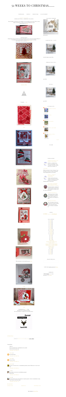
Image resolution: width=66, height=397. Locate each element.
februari (51, 247)
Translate (50, 275)
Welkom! (45, 168)
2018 (50, 249)
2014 (50, 253)
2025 (50, 221)
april (51, 238)
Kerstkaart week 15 (52, 192)
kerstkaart (54, 214)
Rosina (24, 186)
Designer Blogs (36, 391)
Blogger (57, 267)
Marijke (27, 23)
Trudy (10, 370)
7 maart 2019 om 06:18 (14, 350)
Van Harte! (51, 121)
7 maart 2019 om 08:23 (14, 368)
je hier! (26, 309)
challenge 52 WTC (50, 214)
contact (28, 14)
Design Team (35, 14)
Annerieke (11, 363)
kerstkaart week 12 (51, 242)
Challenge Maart (51, 240)
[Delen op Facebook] (32, 338)
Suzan (24, 165)
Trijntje (11, 377)
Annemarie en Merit (24, 84)
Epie (26, 102)
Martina (45, 126)
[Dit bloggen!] (30, 338)
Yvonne (24, 286)
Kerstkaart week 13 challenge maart (51, 241)
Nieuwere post (37, 385)
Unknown (11, 352)
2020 (50, 227)
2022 (50, 225)
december (51, 229)
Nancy (24, 147)
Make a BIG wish (52, 127)
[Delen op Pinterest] (33, 338)
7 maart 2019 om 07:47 (14, 361)
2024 (50, 222)
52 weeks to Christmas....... (33, 5)
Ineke (45, 133)
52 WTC (45, 214)
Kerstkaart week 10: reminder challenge (51, 245)
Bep (24, 204)
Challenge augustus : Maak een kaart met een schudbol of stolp (53, 184)
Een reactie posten (10, 383)
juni (51, 236)
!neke (24, 127)
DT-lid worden (44, 14)
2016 (50, 251)
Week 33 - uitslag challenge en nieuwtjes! (52, 175)
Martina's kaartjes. (29, 40)
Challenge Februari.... (51, 246)
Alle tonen (57, 139)
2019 (50, 228)
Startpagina (21, 14)
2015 (50, 252)
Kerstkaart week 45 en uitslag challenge (53, 161)
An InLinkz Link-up (10, 335)
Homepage (23, 385)
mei (51, 237)
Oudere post (10, 385)
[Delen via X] (31, 338)
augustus (51, 233)
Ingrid (31, 261)
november (51, 230)
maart (51, 239)
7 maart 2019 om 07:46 (14, 355)
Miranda (45, 107)
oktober (51, 231)
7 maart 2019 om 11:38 (14, 381)
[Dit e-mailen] (29, 338)
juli (51, 235)
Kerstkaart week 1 (52, 200)
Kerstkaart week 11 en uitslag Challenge (51, 243)
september (51, 232)
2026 (50, 220)
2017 (50, 250)
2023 (50, 223)
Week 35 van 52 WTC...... (51, 135)
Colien (24, 307)
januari (51, 248)
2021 (50, 226)
